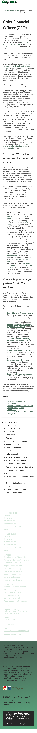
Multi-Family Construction (16, 460)
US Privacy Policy (10, 724)
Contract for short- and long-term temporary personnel (19, 339)
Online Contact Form (12, 634)
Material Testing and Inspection (18, 457)
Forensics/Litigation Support (17, 441)
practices (10, 218)
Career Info (8, 584)
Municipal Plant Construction (17, 464)
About (15, 713)
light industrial (8, 148)
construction (8, 46)
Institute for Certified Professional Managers (20, 413)
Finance (9, 438)
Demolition (10, 431)
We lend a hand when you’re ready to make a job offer (20, 265)
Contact (7, 605)
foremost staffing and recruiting (16, 43)
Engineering (10, 435)
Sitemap (8, 715)
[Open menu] (33, 2)
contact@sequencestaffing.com (16, 631)
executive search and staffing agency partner (17, 67)
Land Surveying (12, 451)
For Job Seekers (10, 513)
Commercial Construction (16, 428)
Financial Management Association (15, 409)
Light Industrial (12, 454)
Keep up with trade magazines (19, 374)
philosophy (11, 216)
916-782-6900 (9, 619)
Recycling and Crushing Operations (20, 467)
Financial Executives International (20, 406)
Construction (14, 10)
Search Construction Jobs (16, 493)
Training (21, 714)
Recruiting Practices (11, 719)
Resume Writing (13, 714)
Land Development (13, 448)
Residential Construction (15, 470)
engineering (23, 144)
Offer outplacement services (19, 350)
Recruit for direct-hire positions (20, 313)
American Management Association (16, 403)
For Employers (10, 534)
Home (6, 10)
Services (7, 555)
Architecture (11, 425)
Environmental (9, 718)
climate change (21, 146)
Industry (20, 713)
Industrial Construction (15, 444)
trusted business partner (17, 260)
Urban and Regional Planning (17, 489)
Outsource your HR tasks (17, 360)
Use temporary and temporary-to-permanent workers (19, 326)
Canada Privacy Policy (21, 724)
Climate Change (19, 718)
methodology (21, 216)
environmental (8, 146)
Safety (8, 473)
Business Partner (10, 521)
